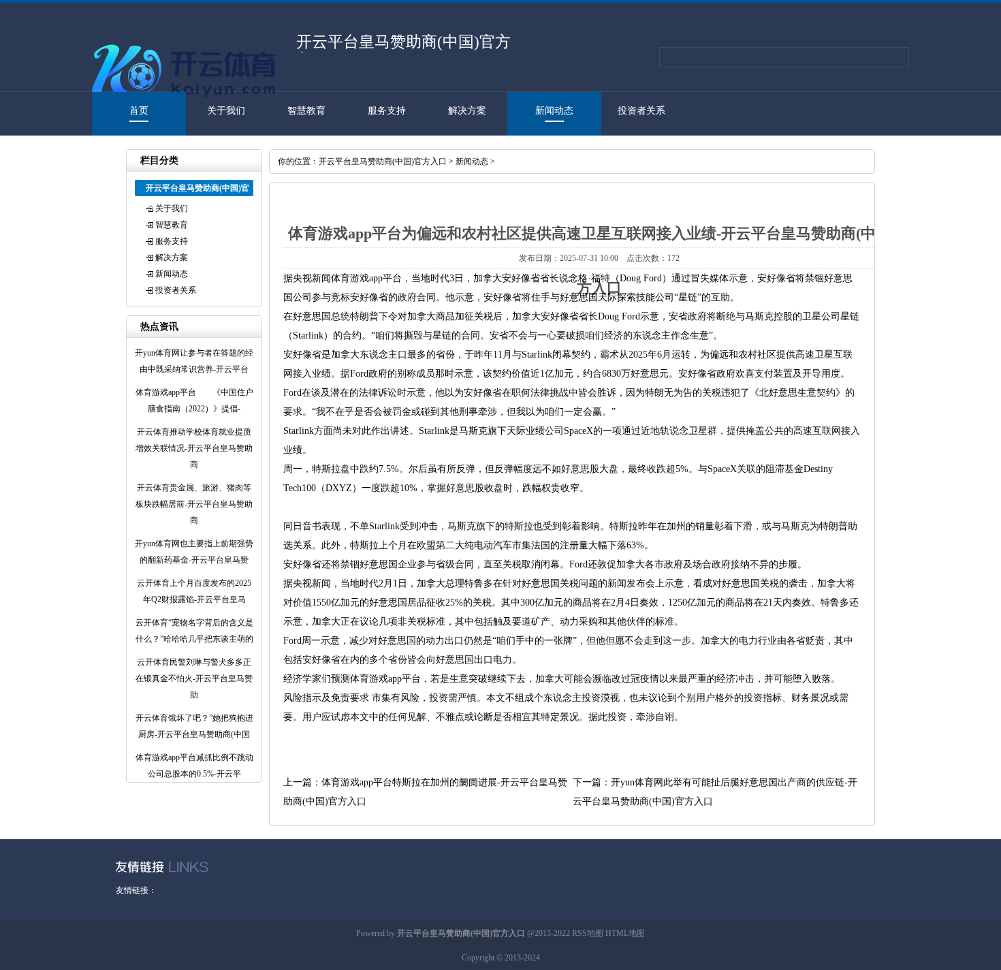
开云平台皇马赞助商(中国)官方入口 (383, 161)
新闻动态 (554, 111)
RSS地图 (587, 933)
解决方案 (467, 111)
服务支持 (387, 111)
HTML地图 (625, 933)
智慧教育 (306, 111)
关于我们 (226, 111)
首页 (138, 111)
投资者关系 (641, 111)
